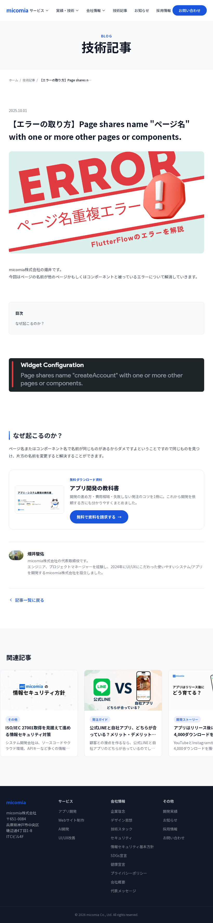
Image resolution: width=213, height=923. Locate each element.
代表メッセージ (123, 890)
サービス (37, 10)
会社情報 (93, 10)
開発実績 (170, 811)
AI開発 (63, 829)
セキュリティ (121, 837)
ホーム (13, 80)
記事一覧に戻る (29, 600)
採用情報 (163, 10)
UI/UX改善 (66, 837)
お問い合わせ (190, 10)
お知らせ (142, 10)
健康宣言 (118, 864)
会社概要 (118, 882)
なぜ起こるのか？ (29, 323)
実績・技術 (65, 10)
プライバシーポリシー (129, 873)
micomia (17, 10)
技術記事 (120, 10)
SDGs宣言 (119, 855)
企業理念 (118, 811)
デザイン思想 (121, 820)
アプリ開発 (67, 811)
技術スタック (121, 829)
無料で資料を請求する (99, 517)
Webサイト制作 (71, 820)
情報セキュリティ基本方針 (132, 846)
